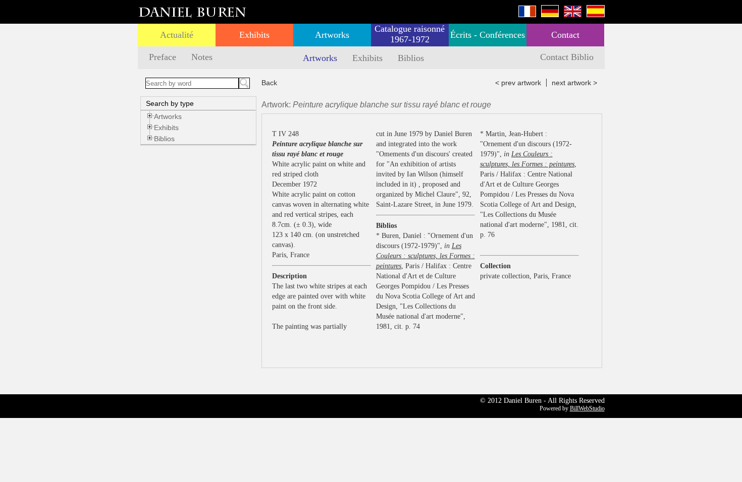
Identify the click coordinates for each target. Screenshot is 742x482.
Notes (202, 57)
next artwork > (574, 83)
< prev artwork (518, 83)
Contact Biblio (567, 57)
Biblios (411, 58)
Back (269, 83)
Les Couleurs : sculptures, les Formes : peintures (425, 256)
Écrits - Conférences (487, 35)
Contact (565, 35)
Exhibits (254, 35)
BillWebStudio (587, 408)
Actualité (176, 35)
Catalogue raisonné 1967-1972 (410, 34)
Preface (162, 57)
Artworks (332, 35)
